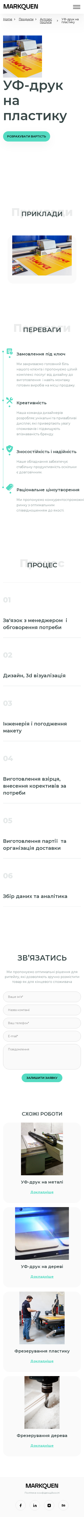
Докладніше (42, 1192)
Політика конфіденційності (42, 1493)
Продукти (26, 19)
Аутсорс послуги (46, 21)
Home (7, 19)
